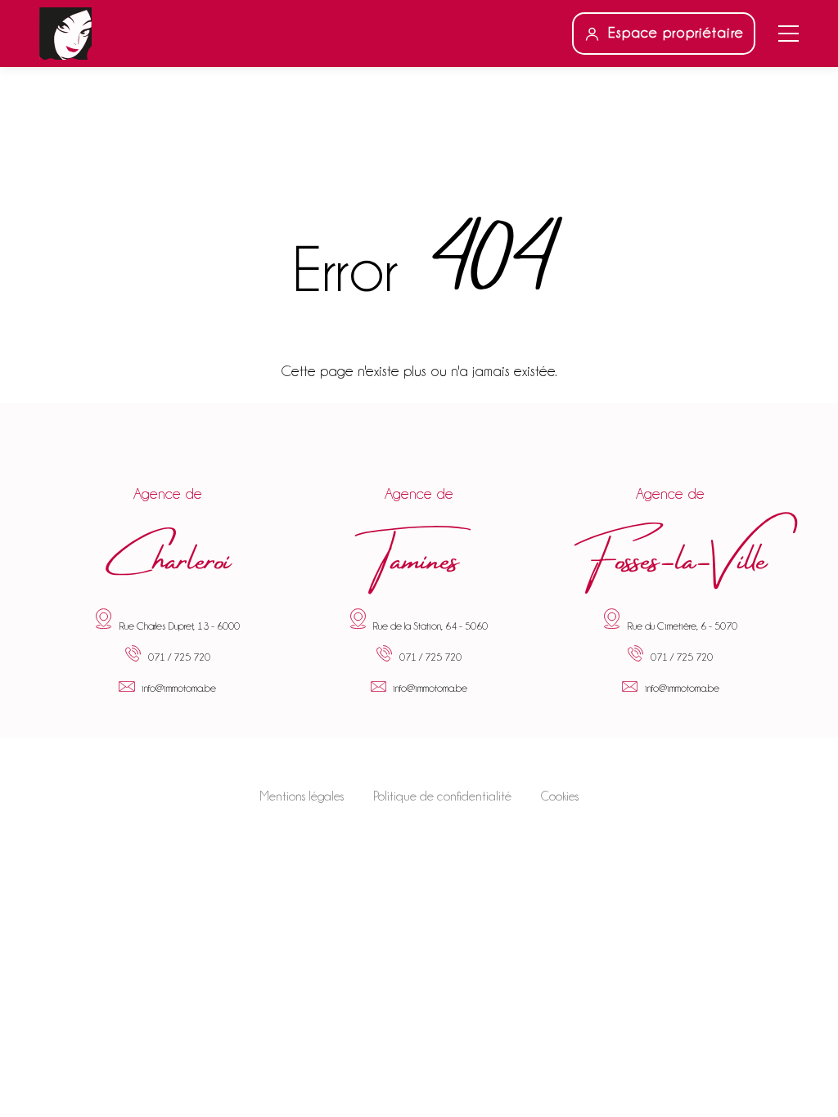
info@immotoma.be (179, 688)
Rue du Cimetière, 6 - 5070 (682, 625)
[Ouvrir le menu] (788, 33)
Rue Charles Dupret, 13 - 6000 (179, 625)
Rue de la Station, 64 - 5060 (430, 625)
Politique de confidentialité (442, 796)
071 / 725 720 (179, 658)
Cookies (560, 796)
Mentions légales (301, 796)
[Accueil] (65, 33)
